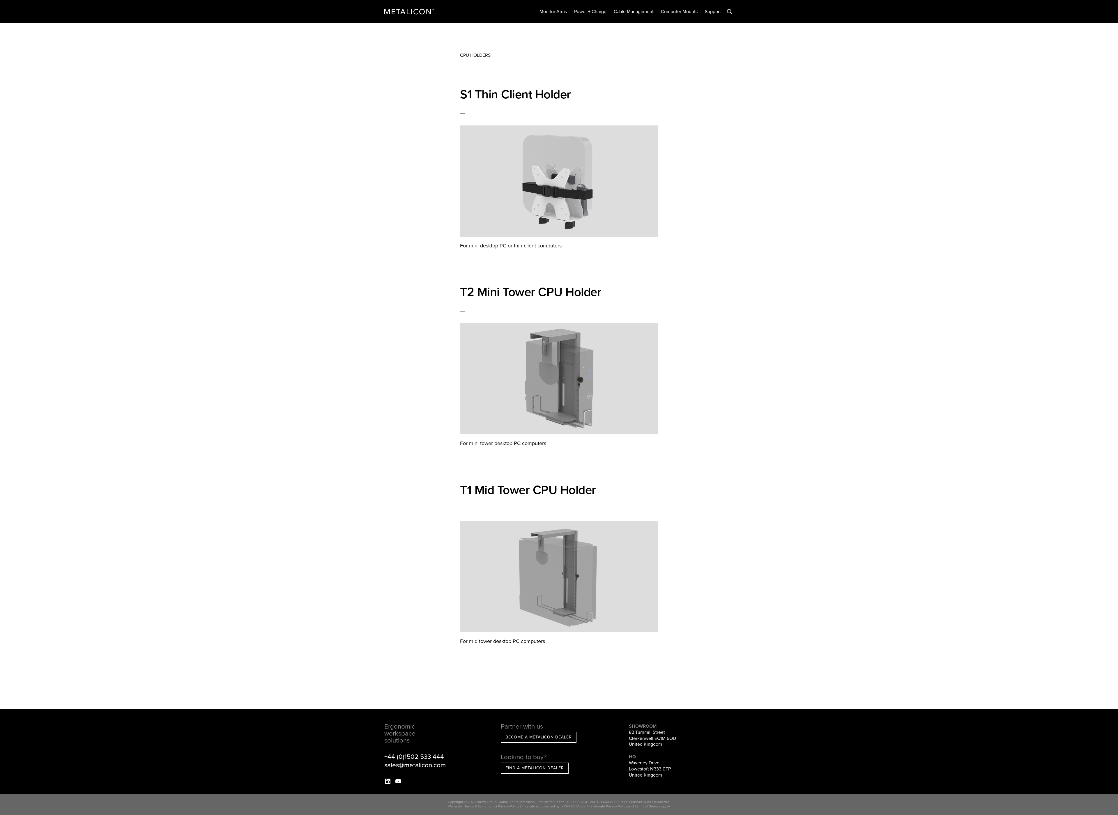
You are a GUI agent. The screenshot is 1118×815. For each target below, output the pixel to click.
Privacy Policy (508, 806)
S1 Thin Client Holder (515, 94)
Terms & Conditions (479, 806)
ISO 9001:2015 (632, 802)
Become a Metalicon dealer (538, 737)
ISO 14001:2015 (658, 802)
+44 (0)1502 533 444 (414, 756)
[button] (729, 11)
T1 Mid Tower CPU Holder (528, 490)
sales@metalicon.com (415, 765)
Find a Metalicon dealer (534, 768)
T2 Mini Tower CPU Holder (530, 292)
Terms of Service (648, 806)
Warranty (455, 806)
